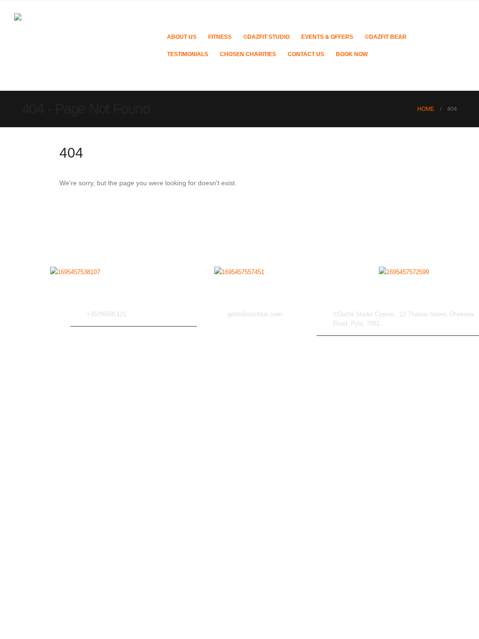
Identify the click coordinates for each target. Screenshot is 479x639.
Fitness (220, 37)
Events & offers (327, 37)
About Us (181, 37)
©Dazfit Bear (385, 37)
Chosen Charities (248, 54)
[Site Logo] (84, 45)
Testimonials (187, 54)
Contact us (306, 54)
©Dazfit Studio (266, 37)
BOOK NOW (352, 54)
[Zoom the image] (75, 272)
